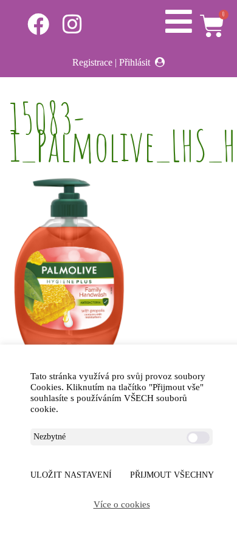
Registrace (92, 62)
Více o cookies (122, 504)
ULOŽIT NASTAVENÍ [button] (71, 474)
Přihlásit (134, 62)
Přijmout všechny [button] (172, 474)
